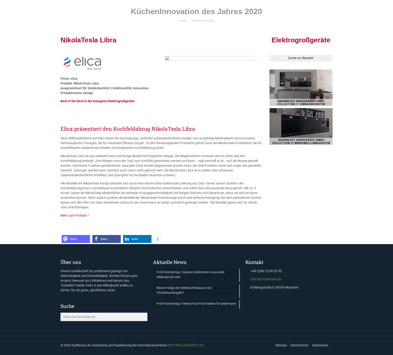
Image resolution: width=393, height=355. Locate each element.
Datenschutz (299, 345)
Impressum (320, 345)
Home (183, 20)
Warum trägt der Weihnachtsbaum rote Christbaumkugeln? (184, 290)
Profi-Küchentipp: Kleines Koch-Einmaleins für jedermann (196, 303)
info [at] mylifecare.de (266, 279)
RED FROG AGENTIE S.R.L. (186, 345)
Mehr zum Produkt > (74, 215)
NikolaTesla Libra (203, 20)
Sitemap (281, 345)
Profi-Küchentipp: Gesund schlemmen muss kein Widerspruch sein (190, 274)
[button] (76, 239)
